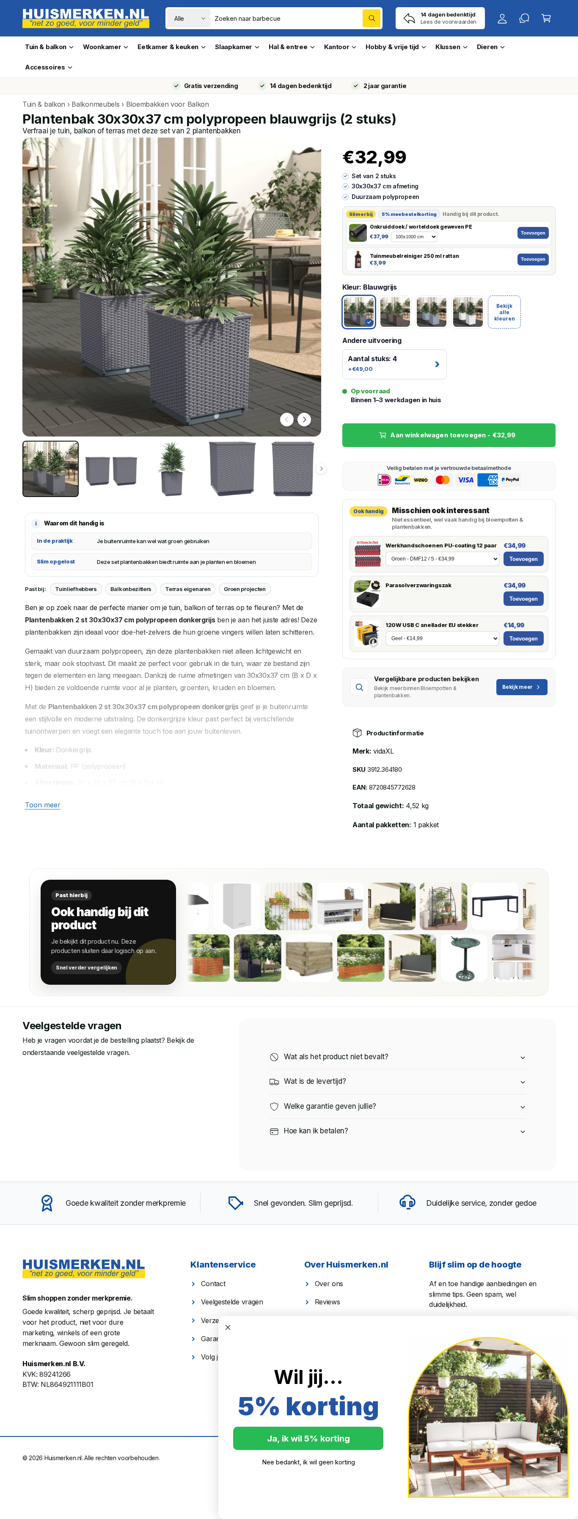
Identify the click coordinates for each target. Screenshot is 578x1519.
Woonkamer (102, 47)
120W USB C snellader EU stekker (432, 624)
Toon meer (43, 805)
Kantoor (337, 47)
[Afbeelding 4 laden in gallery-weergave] (232, 469)
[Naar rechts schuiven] (304, 419)
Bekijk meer (517, 687)
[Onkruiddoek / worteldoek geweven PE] (358, 233)
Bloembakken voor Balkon (167, 104)
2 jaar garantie (384, 85)
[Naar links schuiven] (287, 419)
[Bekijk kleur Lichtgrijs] (431, 312)
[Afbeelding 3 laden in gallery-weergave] (171, 469)
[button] (546, 18)
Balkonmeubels (95, 104)
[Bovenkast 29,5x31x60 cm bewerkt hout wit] (218, 906)
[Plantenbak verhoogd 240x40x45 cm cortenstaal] (385, 958)
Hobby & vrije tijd (392, 47)
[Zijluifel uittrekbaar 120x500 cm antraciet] (437, 958)
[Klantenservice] (524, 18)
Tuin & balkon (45, 47)
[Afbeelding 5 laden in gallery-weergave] (293, 469)
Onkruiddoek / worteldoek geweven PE (421, 227)
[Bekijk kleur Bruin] (395, 312)
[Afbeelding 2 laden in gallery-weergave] (111, 469)
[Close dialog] (228, 1327)
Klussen (447, 47)
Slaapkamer (233, 47)
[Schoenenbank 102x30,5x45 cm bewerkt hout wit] (321, 906)
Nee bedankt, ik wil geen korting (308, 1462)
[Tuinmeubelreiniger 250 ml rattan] (358, 259)
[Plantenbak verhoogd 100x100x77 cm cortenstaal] (230, 958)
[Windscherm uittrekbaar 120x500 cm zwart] (372, 906)
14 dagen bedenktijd (301, 85)
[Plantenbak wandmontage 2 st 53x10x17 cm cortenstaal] (269, 906)
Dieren (487, 47)
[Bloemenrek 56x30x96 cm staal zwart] (424, 906)
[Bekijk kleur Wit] (467, 312)
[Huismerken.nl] (83, 1269)
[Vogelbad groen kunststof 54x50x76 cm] (488, 958)
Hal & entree (288, 47)
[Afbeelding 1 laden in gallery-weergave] (50, 469)
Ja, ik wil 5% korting (308, 1438)
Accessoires (45, 67)
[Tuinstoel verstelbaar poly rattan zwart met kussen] (282, 958)
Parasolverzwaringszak (418, 585)
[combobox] (297, 18)
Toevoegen (533, 232)
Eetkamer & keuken (168, 47)
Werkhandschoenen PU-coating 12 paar (440, 545)
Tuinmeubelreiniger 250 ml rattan (414, 256)
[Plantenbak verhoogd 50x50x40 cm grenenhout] (334, 958)
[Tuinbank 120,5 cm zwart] (476, 906)
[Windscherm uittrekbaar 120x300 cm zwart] (527, 906)
